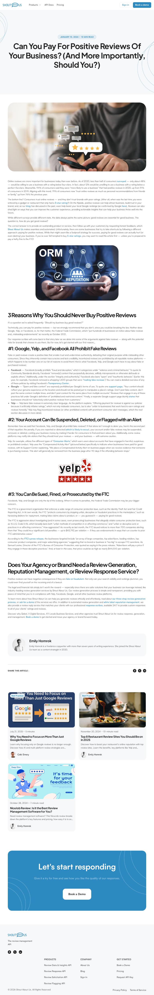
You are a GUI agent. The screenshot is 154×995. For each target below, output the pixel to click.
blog (28, 206)
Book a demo (32, 617)
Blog (82, 971)
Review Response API (55, 971)
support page (116, 386)
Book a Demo (77, 894)
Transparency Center (58, 383)
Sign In (83, 977)
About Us (85, 965)
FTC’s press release (34, 538)
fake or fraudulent (75, 578)
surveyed (121, 181)
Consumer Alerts (62, 441)
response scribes (94, 605)
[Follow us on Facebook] (9, 952)
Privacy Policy (120, 990)
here (124, 206)
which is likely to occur (77, 429)
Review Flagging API (54, 983)
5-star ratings (74, 235)
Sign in (125, 4)
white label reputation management (121, 602)
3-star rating (61, 202)
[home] (12, 5)
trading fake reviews (94, 379)
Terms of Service (138, 990)
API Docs (49, 4)
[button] (35, 5)
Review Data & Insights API (57, 965)
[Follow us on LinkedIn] (20, 952)
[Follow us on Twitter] (15, 952)
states (132, 396)
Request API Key (125, 977)
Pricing (60, 4)
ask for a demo (26, 602)
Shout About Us (15, 229)
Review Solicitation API (55, 977)
